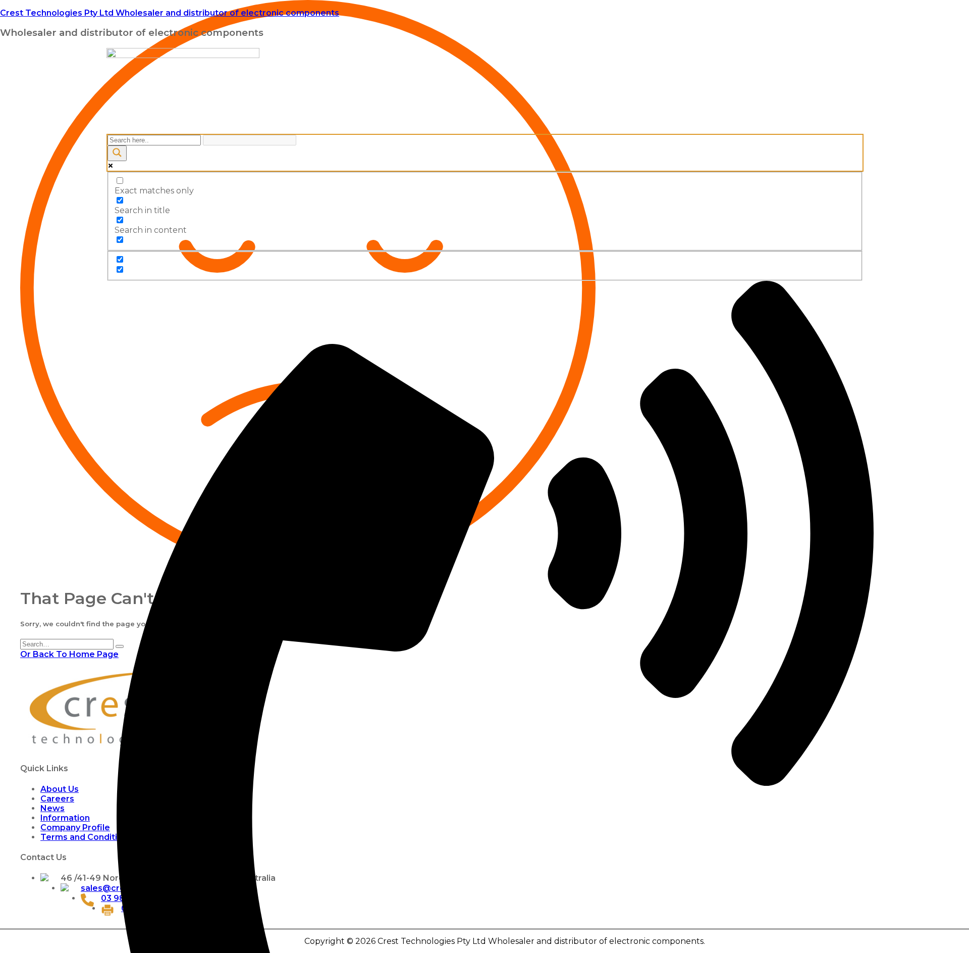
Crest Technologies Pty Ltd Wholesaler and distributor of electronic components (169, 13)
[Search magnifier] (117, 153)
